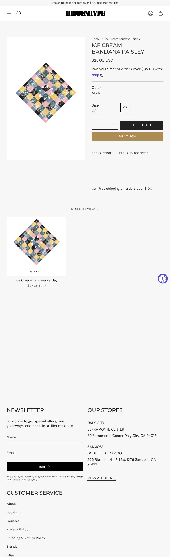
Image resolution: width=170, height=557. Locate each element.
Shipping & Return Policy (26, 538)
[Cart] (161, 13)
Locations (14, 512)
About (11, 503)
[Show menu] (8, 13)
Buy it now (127, 136)
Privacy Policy (75, 476)
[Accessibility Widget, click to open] (163, 278)
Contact (13, 521)
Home (96, 39)
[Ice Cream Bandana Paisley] (36, 246)
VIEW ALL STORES (101, 478)
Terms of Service (21, 479)
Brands (12, 546)
